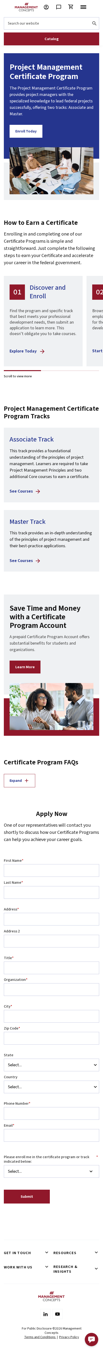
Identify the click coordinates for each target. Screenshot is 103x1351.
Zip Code (12, 1028)
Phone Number (17, 1103)
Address (11, 909)
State (8, 1055)
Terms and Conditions (40, 1337)
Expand (16, 780)
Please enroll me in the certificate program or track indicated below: (51, 1159)
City (8, 1006)
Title (9, 958)
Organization (16, 979)
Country (10, 1077)
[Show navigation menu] (83, 7)
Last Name (13, 882)
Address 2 (12, 931)
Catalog (52, 39)
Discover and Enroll (48, 292)
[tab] (27, 1253)
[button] (91, 1339)
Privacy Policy (69, 1337)
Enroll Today (26, 131)
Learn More (25, 667)
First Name (13, 860)
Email (9, 1125)
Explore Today (23, 351)
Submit (27, 1196)
